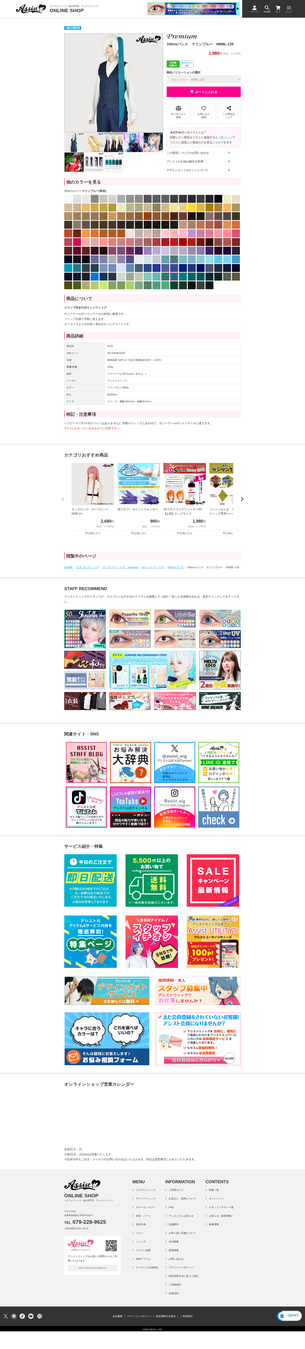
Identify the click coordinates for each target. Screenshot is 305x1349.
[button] (63, 499)
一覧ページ (225, 137)
